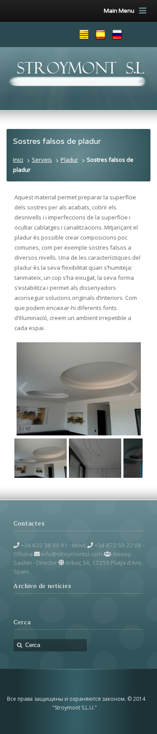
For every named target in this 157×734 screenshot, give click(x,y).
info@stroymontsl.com (71, 554)
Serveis (42, 159)
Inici (18, 159)
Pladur (69, 159)
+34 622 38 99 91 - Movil (53, 545)
